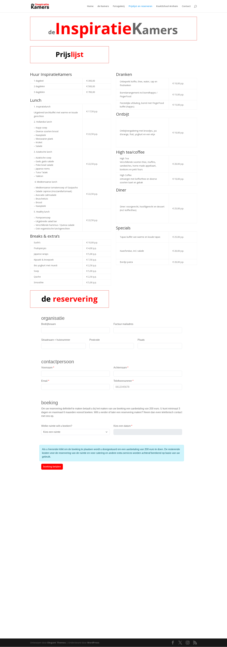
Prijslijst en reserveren (140, 6)
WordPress (93, 642)
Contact (186, 6)
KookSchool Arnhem (167, 6)
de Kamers (103, 6)
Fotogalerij (119, 6)
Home (90, 6)
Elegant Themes (56, 642)
